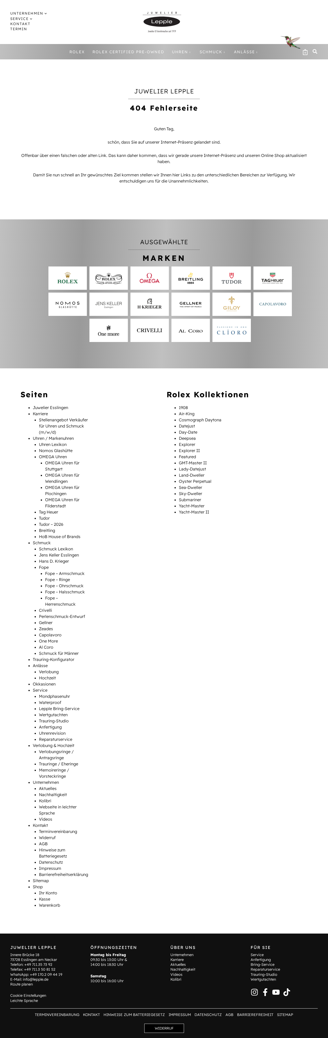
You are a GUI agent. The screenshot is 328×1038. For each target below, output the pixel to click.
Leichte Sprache (24, 1000)
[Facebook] (265, 992)
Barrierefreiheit (255, 1014)
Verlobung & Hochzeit (53, 745)
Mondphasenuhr (54, 696)
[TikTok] (287, 992)
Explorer (187, 444)
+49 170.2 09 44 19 (46, 974)
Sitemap (41, 880)
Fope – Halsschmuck (65, 591)
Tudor (44, 518)
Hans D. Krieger (54, 561)
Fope (44, 567)
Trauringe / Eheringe (58, 763)
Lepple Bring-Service (59, 708)
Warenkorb (49, 905)
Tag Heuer (48, 512)
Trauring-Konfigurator (53, 659)
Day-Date (188, 432)
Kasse (44, 899)
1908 (183, 407)
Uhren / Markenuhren (53, 438)
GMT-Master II (193, 462)
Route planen (21, 984)
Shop (38, 886)
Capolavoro (50, 634)
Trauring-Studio (54, 720)
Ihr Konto (48, 892)
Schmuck (42, 542)
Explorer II (189, 450)
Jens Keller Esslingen (59, 555)
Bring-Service (262, 964)
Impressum (50, 868)
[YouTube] (276, 992)
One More (48, 641)
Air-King (186, 413)
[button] (45, 13)
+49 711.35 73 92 (38, 964)
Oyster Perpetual (195, 481)
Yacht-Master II (194, 512)
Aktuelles (48, 788)
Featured (187, 456)
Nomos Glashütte (56, 450)
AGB (43, 843)
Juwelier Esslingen (50, 407)
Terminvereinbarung (58, 831)
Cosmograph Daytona (200, 419)
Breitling (47, 530)
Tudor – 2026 (51, 524)
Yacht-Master (191, 505)
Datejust (187, 426)
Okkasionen (44, 684)
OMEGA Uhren (53, 456)
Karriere (40, 413)
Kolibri (45, 800)
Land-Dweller (191, 475)
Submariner (190, 499)
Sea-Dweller (190, 487)
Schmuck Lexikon (56, 548)
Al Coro (46, 647)
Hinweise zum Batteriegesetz (134, 1014)
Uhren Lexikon (53, 444)
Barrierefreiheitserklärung (63, 874)
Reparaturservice (55, 739)
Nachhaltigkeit (53, 794)
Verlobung (49, 671)
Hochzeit (47, 677)
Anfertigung (50, 727)
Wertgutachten (53, 714)
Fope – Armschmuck (65, 573)
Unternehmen (46, 782)
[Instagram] (254, 992)
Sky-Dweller (190, 493)
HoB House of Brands (59, 536)
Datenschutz (51, 862)
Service (40, 690)
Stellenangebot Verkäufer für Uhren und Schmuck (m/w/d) (63, 426)
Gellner (46, 622)
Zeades (46, 628)
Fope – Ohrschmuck (64, 585)
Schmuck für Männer (59, 653)
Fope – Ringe (57, 579)
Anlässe (40, 665)
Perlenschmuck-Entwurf (62, 616)
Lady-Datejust (192, 469)
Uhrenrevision (52, 733)
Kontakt (40, 825)
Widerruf (47, 837)
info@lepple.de (35, 979)
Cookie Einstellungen (28, 995)
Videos (45, 819)
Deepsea (187, 438)
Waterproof (50, 702)
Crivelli (45, 610)
